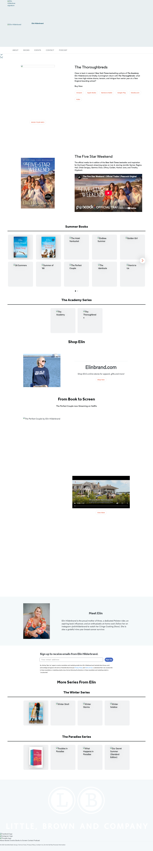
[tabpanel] (76, 263)
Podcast (37, 840)
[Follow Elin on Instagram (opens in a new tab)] (76, 836)
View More (101, 512)
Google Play (121, 92)
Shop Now (101, 379)
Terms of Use (22, 845)
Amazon (79, 92)
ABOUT (15, 50)
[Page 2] (77, 291)
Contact (30, 840)
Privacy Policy (31, 845)
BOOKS (26, 50)
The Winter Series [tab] (76, 692)
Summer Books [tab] (76, 226)
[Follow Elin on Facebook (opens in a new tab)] (76, 834)
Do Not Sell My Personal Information (54, 845)
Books (7, 840)
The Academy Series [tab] (76, 300)
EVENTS (37, 50)
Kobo (78, 99)
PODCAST (63, 50)
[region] (76, 261)
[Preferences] (1, 54)
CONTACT (50, 50)
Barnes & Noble (106, 92)
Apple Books (91, 92)
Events (12, 840)
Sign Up (109, 660)
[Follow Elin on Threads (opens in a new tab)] (76, 838)
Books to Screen (21, 840)
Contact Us (39, 845)
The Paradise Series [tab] (76, 737)
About (2, 840)
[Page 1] (75, 291)
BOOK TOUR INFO (37, 122)
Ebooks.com (135, 92)
